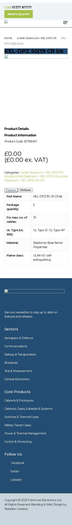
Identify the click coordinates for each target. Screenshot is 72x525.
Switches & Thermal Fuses (21, 417)
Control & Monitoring (18, 441)
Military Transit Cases (17, 425)
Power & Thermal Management (25, 433)
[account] (49, 22)
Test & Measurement (18, 371)
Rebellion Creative (16, 509)
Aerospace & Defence (18, 338)
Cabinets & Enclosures (18, 400)
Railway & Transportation (20, 354)
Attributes (25, 190)
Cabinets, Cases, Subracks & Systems (28, 409)
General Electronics (16, 379)
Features (11, 190)
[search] (41, 22)
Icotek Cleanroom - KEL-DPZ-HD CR (36, 178)
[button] (18, 14)
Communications (15, 346)
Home (8, 38)
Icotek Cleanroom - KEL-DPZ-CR (36, 38)
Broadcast (11, 363)
